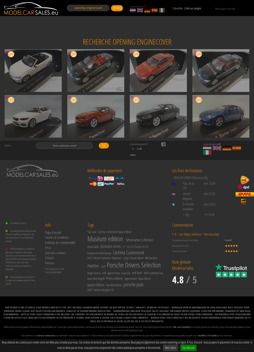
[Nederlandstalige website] (133, 10)
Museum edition (105, 238)
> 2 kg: (186, 214)
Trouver (117, 8)
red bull (137, 272)
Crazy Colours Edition (133, 258)
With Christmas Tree (153, 273)
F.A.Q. (48, 247)
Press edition (114, 278)
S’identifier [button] (177, 8)
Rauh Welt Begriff (96, 279)
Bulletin (8, 145)
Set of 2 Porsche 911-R (137, 247)
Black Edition (144, 279)
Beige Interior (94, 273)
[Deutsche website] (147, 10)
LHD (104, 273)
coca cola (125, 273)
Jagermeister (131, 279)
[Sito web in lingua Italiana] (162, 10)
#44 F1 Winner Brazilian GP (100, 290)
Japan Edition (95, 284)
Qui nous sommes (55, 252)
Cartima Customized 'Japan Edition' (115, 232)
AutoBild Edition (114, 285)
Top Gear (91, 232)
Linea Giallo (93, 247)
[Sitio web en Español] (154, 10)
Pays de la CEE (188, 185)
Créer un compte (192, 8)
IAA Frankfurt (151, 258)
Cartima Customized (128, 252)
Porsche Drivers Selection (134, 265)
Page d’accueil (53, 232)
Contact (49, 257)
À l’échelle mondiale (188, 206)
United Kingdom (187, 196)
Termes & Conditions (57, 237)
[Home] (31, 8)
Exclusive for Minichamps (99, 253)
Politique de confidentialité (60, 242)
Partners (50, 262)
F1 (124, 247)
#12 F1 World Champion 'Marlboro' (104, 258)
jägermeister (114, 273)
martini (93, 265)
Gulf (103, 266)
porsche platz (133, 284)
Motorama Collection (139, 239)
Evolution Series (110, 246)
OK (103, 145)
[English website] (140, 10)
